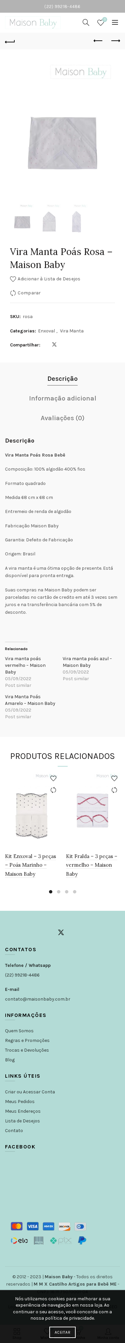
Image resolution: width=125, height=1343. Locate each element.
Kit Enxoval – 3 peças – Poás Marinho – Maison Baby (30, 865)
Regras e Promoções (27, 1040)
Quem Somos (19, 1031)
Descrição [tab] (62, 378)
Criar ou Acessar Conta (30, 1092)
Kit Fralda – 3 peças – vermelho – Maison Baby (91, 865)
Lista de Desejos (22, 1121)
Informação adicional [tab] (62, 398)
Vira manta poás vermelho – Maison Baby (25, 665)
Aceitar (62, 1332)
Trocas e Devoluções (27, 1050)
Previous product (98, 41)
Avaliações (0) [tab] (63, 418)
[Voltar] (10, 41)
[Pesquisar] (86, 22)
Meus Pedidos (20, 1101)
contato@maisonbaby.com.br (37, 999)
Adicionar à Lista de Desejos (49, 279)
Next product (115, 41)
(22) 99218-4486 (22, 975)
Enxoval (46, 331)
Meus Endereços (23, 1111)
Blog (10, 1060)
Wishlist (105, 19)
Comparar (29, 293)
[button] (107, 132)
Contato (14, 1130)
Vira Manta (72, 331)
